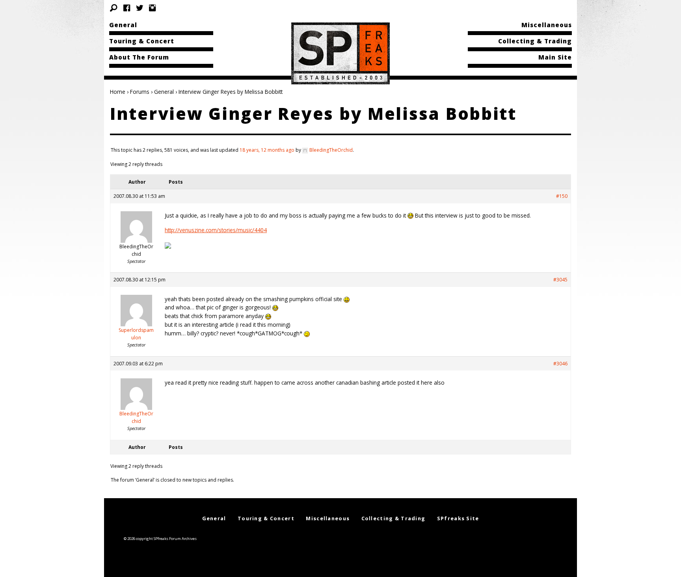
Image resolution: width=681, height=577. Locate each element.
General (123, 25)
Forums (139, 91)
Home (117, 91)
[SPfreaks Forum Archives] (340, 52)
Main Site (555, 57)
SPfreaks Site (458, 518)
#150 (562, 196)
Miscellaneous (546, 25)
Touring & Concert (141, 41)
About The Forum (139, 57)
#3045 (560, 279)
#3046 (560, 363)
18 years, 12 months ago (267, 150)
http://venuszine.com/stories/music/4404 (216, 230)
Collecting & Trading (535, 41)
